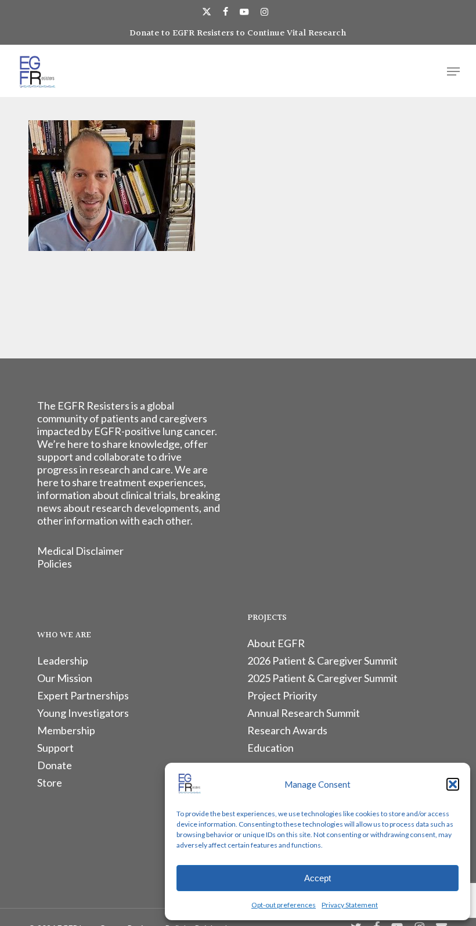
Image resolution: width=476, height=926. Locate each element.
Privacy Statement (350, 904)
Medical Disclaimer (80, 550)
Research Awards (287, 730)
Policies (54, 563)
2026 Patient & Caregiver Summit (322, 660)
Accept (317, 878)
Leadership (62, 660)
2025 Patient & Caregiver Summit (322, 678)
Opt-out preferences (283, 904)
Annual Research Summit (303, 712)
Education (270, 747)
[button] (453, 784)
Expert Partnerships (83, 695)
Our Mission (64, 678)
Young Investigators (83, 712)
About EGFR (276, 643)
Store (49, 782)
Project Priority (282, 695)
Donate (54, 765)
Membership (66, 730)
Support (55, 747)
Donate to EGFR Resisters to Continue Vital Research (238, 33)
